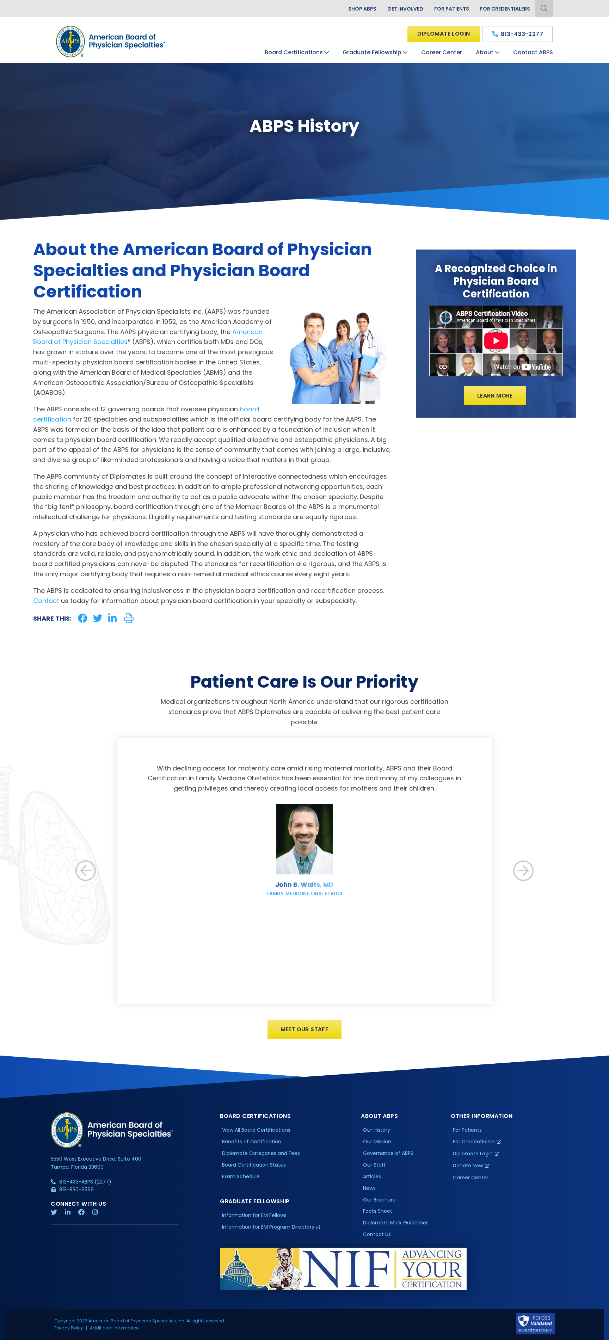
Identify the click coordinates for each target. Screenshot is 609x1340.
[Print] (129, 618)
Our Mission (377, 1141)
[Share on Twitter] (98, 618)
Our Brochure (379, 1199)
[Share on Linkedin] (112, 618)
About (484, 52)
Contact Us (377, 1234)
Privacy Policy (68, 1328)
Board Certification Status (254, 1164)
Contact (46, 600)
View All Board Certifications (256, 1129)
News (369, 1188)
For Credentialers (505, 8)
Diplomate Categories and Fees (261, 1153)
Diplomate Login (443, 34)
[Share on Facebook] (82, 618)
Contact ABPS (533, 52)
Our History (376, 1129)
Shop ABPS (362, 8)
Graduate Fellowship (372, 52)
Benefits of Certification (251, 1141)
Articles (372, 1176)
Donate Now (468, 1165)
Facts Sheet (377, 1211)
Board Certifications (294, 52)
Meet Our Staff (305, 1029)
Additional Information (114, 1328)
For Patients (451, 8)
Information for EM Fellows (254, 1215)
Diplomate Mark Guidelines (396, 1222)
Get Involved (405, 8)
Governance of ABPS (388, 1153)
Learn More (495, 396)
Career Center (441, 52)
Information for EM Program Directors (268, 1226)
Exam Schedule (241, 1176)
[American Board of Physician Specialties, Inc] (111, 41)
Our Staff (374, 1164)
